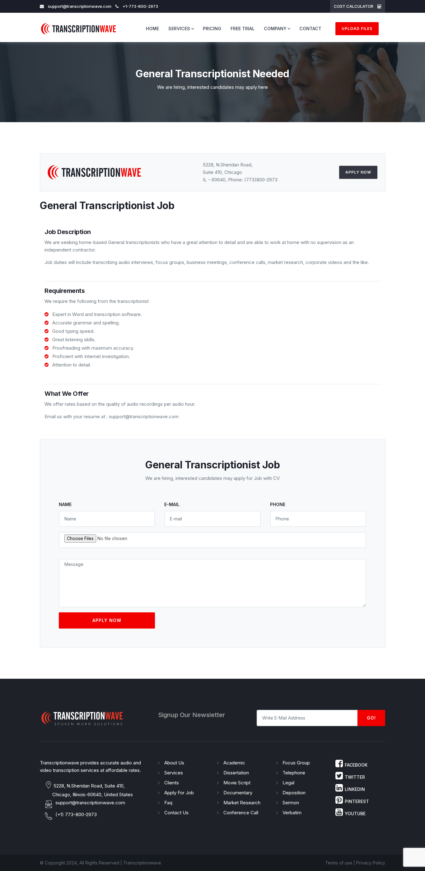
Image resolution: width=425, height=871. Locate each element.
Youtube (355, 813)
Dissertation (236, 773)
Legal (288, 783)
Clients (171, 783)
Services (179, 28)
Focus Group (296, 763)
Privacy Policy (370, 862)
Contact (310, 28)
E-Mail (172, 504)
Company (275, 28)
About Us (174, 763)
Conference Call (240, 813)
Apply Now (358, 172)
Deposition (294, 793)
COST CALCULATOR (354, 6)
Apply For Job (179, 793)
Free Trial (243, 28)
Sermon (291, 803)
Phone (277, 504)
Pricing (212, 28)
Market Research (241, 803)
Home (152, 28)
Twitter (355, 777)
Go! (371, 717)
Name (65, 504)
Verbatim (292, 813)
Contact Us (176, 813)
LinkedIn (355, 789)
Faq (168, 803)
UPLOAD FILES (357, 28)
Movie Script (236, 783)
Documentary (237, 793)
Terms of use (338, 862)
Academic (234, 763)
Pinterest (357, 801)
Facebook (356, 765)
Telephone (294, 773)
